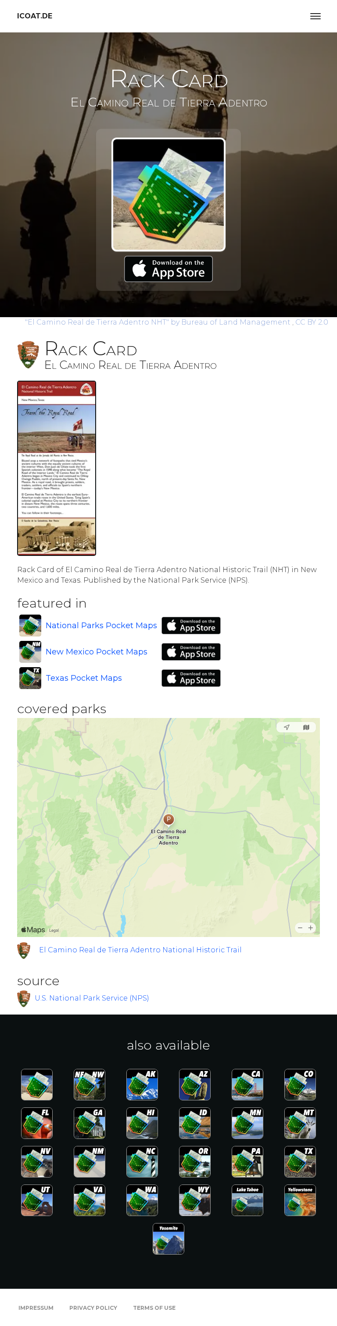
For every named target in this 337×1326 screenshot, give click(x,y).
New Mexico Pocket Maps (96, 652)
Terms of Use (154, 1308)
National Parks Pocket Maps (101, 625)
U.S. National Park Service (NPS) (92, 998)
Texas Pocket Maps (84, 678)
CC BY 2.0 (311, 322)
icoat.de (34, 16)
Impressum (36, 1308)
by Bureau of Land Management (158, 322)
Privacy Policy (93, 1308)
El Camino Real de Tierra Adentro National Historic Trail (140, 950)
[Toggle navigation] (315, 16)
